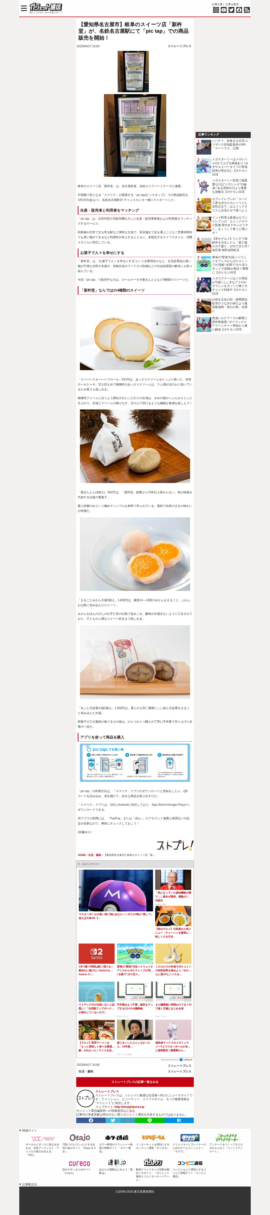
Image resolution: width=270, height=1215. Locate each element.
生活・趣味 (86, 1071)
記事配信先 (29, 1184)
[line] (149, 1120)
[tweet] (113, 1120)
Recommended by (170, 1060)
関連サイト (29, 1130)
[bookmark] (179, 1120)
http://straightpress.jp (129, 1106)
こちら (130, 1110)
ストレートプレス (179, 46)
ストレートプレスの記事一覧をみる (135, 1081)
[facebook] (91, 1120)
